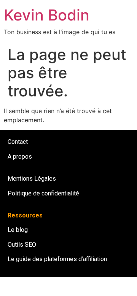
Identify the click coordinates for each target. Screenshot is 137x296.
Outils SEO (22, 244)
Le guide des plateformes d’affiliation (57, 259)
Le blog (18, 229)
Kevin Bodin (46, 15)
